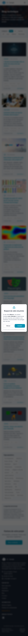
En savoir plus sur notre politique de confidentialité (14, 329)
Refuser (8, 325)
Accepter (19, 325)
